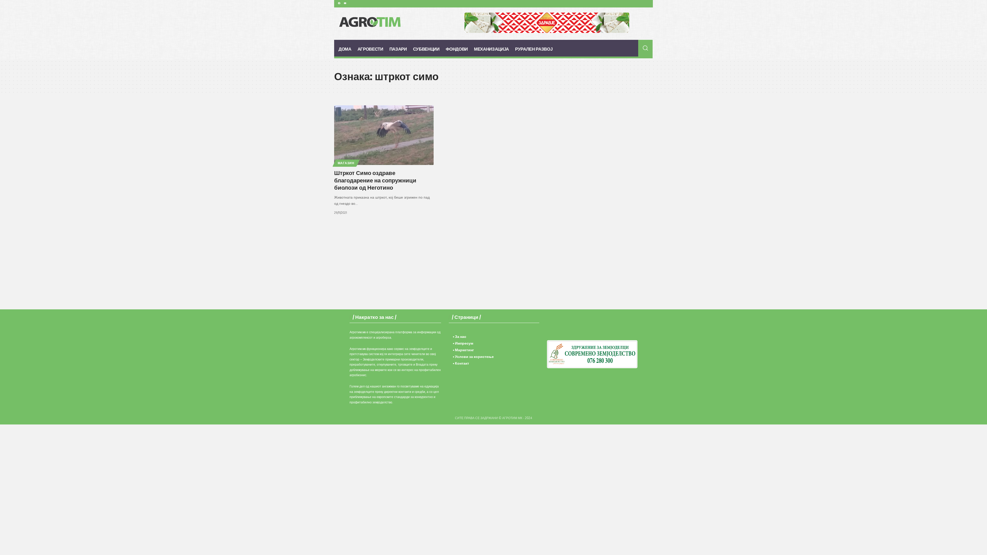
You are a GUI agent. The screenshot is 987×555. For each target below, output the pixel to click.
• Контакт (461, 363)
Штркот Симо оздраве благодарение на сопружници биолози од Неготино (375, 180)
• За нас (459, 336)
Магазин (346, 163)
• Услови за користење (473, 356)
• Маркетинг (463, 350)
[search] (645, 48)
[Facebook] (339, 3)
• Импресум (463, 343)
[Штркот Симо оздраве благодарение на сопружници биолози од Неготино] (384, 135)
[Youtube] (345, 3)
